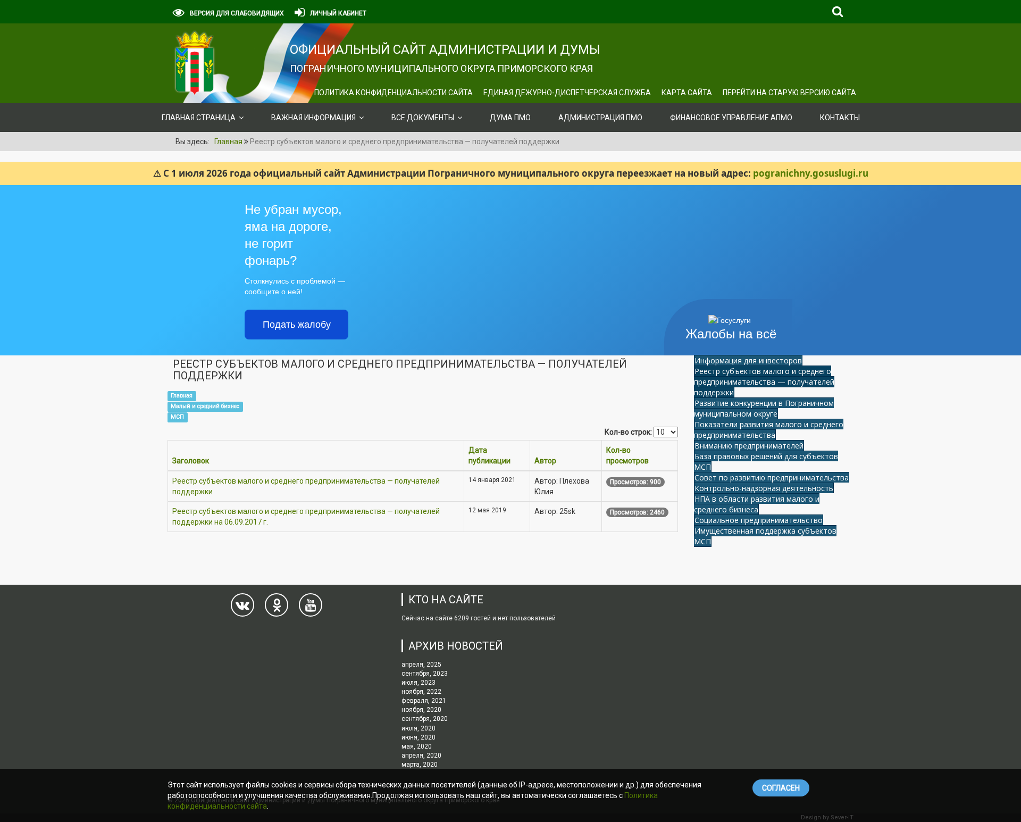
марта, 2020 (419, 764)
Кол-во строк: (628, 432)
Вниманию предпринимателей (749, 446)
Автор (545, 460)
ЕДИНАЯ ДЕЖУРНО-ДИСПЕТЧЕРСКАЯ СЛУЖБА (567, 92)
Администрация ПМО (600, 117)
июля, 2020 (418, 728)
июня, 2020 (418, 737)
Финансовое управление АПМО (731, 117)
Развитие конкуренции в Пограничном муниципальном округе (764, 408)
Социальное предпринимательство (758, 520)
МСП (177, 416)
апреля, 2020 (421, 755)
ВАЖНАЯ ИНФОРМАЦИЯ (313, 117)
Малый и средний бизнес (205, 406)
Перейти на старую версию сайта (789, 92)
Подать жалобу (297, 324)
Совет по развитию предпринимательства (771, 477)
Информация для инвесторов (748, 360)
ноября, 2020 (421, 709)
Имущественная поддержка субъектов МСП (765, 536)
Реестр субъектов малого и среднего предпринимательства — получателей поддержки (764, 381)
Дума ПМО (510, 117)
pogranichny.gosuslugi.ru (810, 173)
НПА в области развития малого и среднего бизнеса (756, 504)
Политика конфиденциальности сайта (393, 92)
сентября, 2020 (424, 719)
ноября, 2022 (421, 691)
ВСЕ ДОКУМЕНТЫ (422, 117)
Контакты (840, 117)
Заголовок (190, 460)
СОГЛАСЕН (781, 788)
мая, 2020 (416, 746)
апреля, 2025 (421, 664)
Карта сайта (687, 92)
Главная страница (199, 117)
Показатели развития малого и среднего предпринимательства (768, 429)
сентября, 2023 (424, 673)
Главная (182, 395)
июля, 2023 (418, 682)
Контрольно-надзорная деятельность (763, 488)
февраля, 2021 (423, 700)
